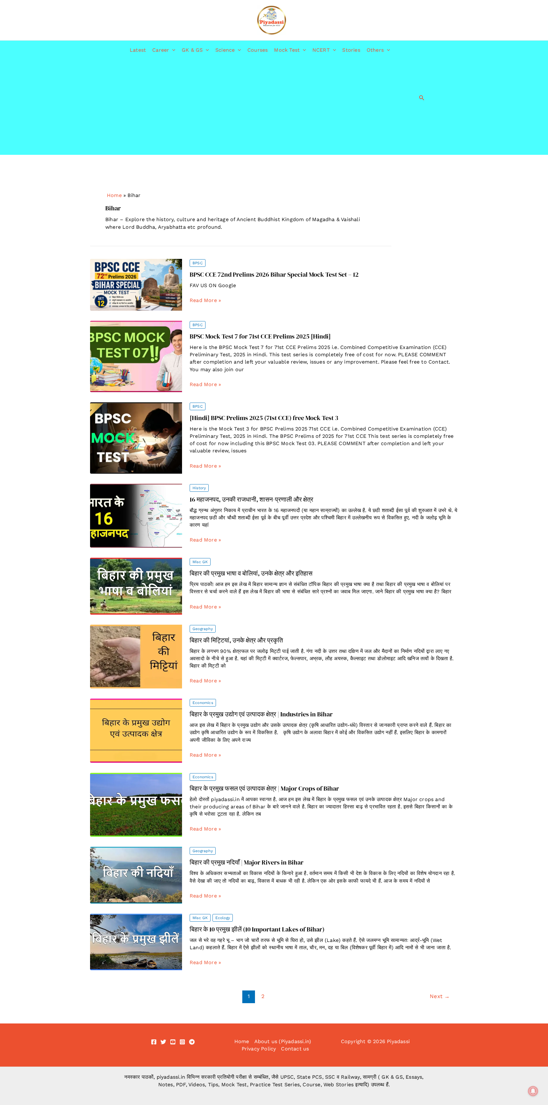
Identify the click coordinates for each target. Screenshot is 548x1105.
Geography (202, 629)
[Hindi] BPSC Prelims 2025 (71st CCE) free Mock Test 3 (264, 417)
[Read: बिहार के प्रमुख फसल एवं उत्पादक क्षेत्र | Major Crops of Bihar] (136, 804)
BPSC (197, 263)
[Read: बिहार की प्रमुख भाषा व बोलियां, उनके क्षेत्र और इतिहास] (136, 585)
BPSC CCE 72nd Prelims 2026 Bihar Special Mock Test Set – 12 (274, 274)
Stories (351, 50)
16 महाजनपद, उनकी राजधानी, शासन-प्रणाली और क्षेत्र (251, 499)
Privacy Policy (259, 1049)
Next (440, 996)
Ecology (222, 918)
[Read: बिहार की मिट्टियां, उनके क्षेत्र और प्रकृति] (136, 656)
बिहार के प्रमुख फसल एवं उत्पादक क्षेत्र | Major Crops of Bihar (264, 788)
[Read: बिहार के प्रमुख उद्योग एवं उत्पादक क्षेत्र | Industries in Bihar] (136, 730)
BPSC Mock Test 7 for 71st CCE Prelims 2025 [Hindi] (260, 336)
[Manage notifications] (533, 1091)
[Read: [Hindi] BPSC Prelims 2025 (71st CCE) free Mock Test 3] (136, 437)
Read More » (205, 300)
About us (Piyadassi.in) (282, 1041)
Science (225, 50)
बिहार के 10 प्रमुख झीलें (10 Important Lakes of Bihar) (257, 929)
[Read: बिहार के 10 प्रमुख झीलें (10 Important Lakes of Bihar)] (136, 941)
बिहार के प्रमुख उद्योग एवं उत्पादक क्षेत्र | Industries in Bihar (261, 714)
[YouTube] (173, 1042)
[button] (172, 50)
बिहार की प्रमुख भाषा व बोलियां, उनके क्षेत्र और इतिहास (251, 573)
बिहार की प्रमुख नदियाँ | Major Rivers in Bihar (246, 862)
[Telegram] (192, 1042)
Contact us (295, 1049)
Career (160, 50)
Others (375, 50)
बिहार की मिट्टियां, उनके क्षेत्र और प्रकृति (236, 640)
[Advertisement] (259, 107)
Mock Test (287, 50)
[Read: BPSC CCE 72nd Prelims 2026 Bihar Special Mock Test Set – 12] (136, 284)
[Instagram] (182, 1042)
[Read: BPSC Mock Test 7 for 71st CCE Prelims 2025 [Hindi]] (136, 356)
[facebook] (154, 1042)
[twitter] (163, 1042)
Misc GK (200, 562)
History (199, 488)
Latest (138, 50)
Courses (257, 50)
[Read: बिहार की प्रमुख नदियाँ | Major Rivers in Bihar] (136, 875)
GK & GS (192, 50)
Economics (202, 702)
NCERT (321, 50)
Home (114, 195)
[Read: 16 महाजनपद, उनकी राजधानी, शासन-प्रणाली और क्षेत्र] (136, 515)
